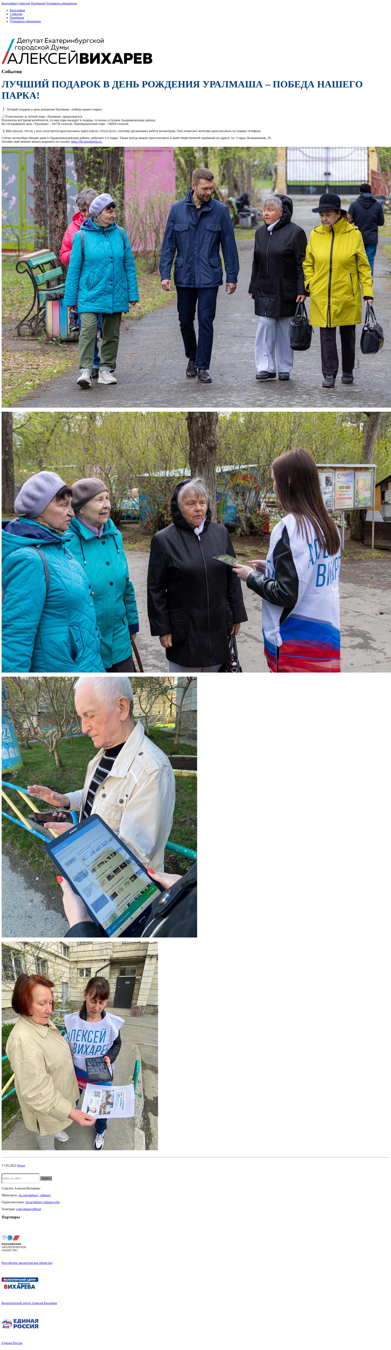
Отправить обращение (61, 3)
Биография (9, 3)
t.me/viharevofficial (28, 1209)
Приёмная (38, 3)
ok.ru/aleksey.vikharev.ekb (42, 1202)
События (24, 3)
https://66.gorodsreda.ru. (86, 141)
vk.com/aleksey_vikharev (34, 1195)
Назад (21, 1165)
